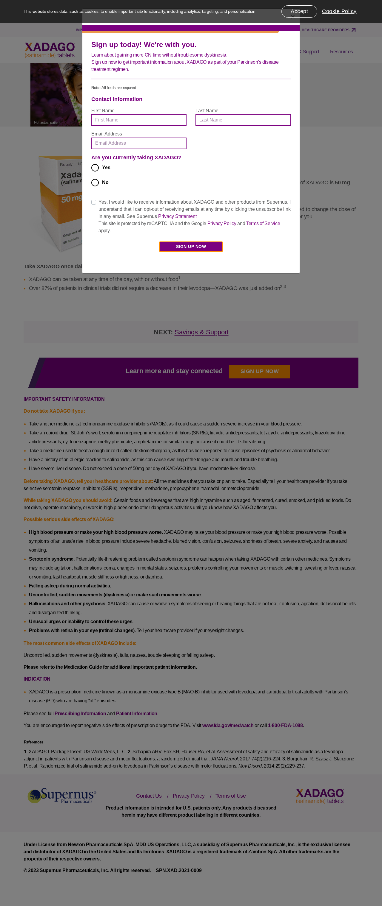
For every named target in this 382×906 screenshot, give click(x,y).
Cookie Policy (339, 11)
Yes (106, 167)
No (105, 182)
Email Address (106, 133)
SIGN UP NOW (191, 246)
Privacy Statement (177, 216)
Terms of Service (263, 223)
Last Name (206, 110)
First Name (103, 110)
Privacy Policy (221, 223)
